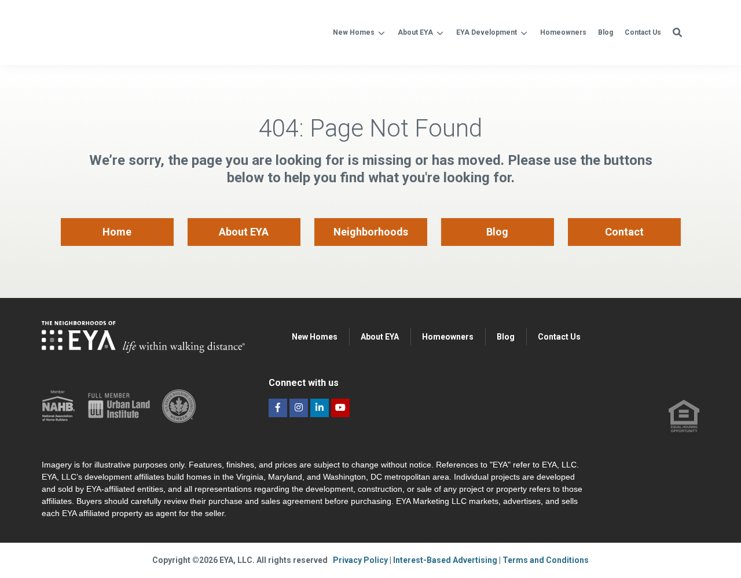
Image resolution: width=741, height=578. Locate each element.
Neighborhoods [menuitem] (370, 232)
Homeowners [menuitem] (448, 336)
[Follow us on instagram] (298, 408)
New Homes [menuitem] (315, 336)
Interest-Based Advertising (446, 560)
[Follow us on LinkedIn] (319, 408)
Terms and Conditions (545, 560)
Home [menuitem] (116, 232)
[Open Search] (677, 33)
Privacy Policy (361, 560)
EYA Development (486, 32)
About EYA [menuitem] (244, 232)
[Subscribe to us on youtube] (340, 408)
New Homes (354, 32)
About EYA (415, 32)
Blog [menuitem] (497, 232)
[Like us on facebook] (278, 408)
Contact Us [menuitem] (559, 336)
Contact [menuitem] (624, 232)
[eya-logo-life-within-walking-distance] (151, 31)
